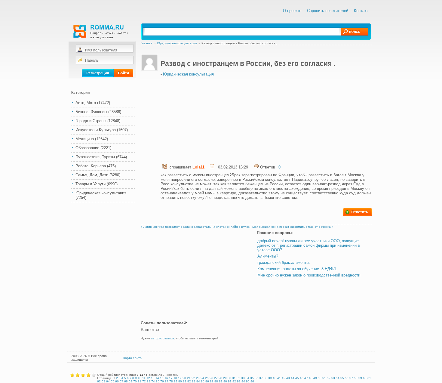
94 (243, 381)
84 (198, 381)
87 (211, 381)
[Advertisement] (215, 118)
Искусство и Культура (95, 130)
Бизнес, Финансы (91, 112)
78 (171, 381)
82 (189, 381)
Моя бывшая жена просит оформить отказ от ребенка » (292, 226)
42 (283, 378)
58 (356, 378)
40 (274, 378)
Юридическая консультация (100, 193)
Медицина (84, 139)
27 (216, 378)
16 (166, 378)
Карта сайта (132, 358)
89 (221, 381)
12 (148, 378)
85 (202, 381)
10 (139, 378)
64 (108, 381)
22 (193, 378)
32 (238, 378)
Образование (87, 148)
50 (319, 378)
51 (324, 378)
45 (297, 378)
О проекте (292, 10)
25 (207, 378)
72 (144, 381)
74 (153, 381)
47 (306, 378)
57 (351, 378)
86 (207, 381)
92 (234, 381)
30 (229, 378)
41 (279, 378)
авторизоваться (162, 338)
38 (265, 378)
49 (315, 378)
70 (135, 381)
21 (189, 378)
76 (162, 381)
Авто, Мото (85, 102)
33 (243, 378)
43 (288, 378)
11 (144, 378)
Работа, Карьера (90, 166)
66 (117, 381)
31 (234, 378)
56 (346, 378)
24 (202, 378)
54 (337, 378)
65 (112, 381)
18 (175, 378)
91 (230, 381)
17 (171, 378)
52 (328, 378)
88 (216, 381)
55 (342, 378)
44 (292, 378)
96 (252, 381)
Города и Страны (90, 121)
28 (220, 378)
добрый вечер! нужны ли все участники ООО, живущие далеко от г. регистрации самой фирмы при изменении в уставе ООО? (308, 245)
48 (310, 378)
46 (301, 378)
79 (175, 381)
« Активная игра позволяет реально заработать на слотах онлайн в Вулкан (196, 226)
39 (270, 378)
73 (148, 381)
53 (333, 378)
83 (193, 381)
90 (225, 381)
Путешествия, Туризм (95, 157)
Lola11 (198, 167)
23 (198, 378)
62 (99, 381)
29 (225, 378)
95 (248, 381)
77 (166, 381)
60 (365, 378)
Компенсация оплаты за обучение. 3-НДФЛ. (297, 269)
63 (103, 381)
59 (360, 378)
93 (239, 381)
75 (157, 381)
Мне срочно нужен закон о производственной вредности (308, 275)
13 (153, 378)
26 (211, 378)
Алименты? (267, 256)
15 (162, 378)
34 (247, 378)
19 (180, 378)
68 (126, 381)
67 (121, 381)
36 (256, 378)
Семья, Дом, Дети (91, 175)
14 (157, 378)
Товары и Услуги (90, 184)
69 (130, 381)
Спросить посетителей (327, 10)
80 (180, 381)
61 (369, 378)
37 (261, 378)
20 (184, 378)
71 (139, 381)
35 (252, 378)
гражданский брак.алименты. (283, 262)
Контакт (361, 10)
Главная (146, 43)
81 (184, 381)
